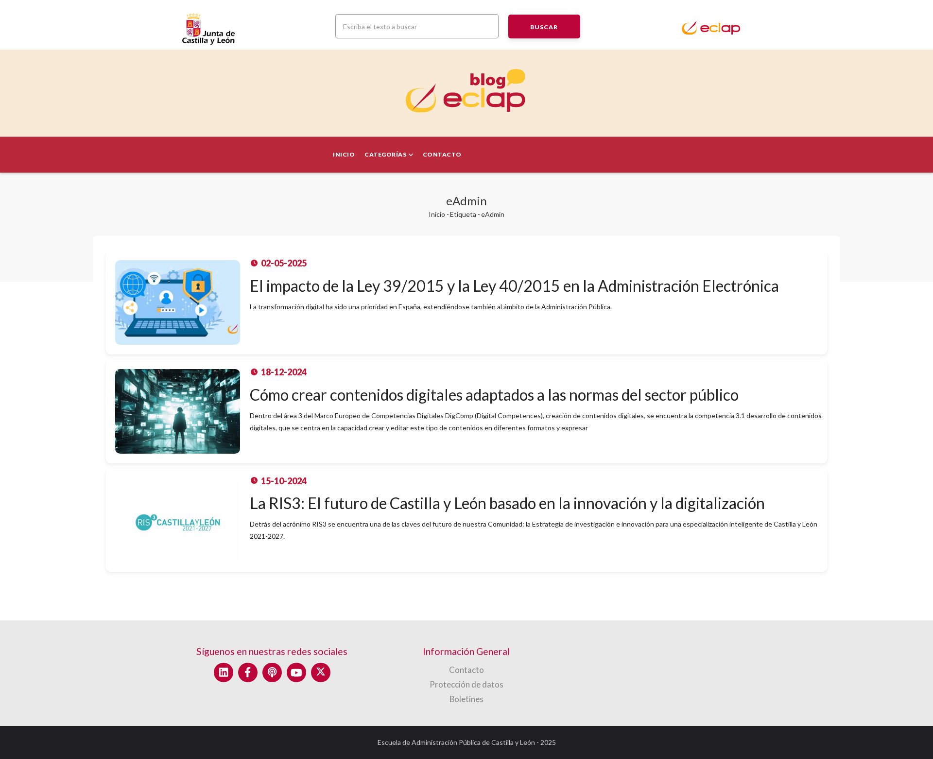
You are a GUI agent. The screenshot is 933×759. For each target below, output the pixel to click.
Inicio (344, 154)
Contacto (442, 154)
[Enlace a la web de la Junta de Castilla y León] (247, 25)
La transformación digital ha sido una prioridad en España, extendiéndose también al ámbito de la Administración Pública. (431, 306)
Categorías (386, 154)
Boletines (466, 699)
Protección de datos (466, 684)
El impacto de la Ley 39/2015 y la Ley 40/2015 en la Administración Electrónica (514, 285)
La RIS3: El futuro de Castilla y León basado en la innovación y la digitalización (507, 503)
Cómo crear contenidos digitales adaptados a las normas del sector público (494, 394)
